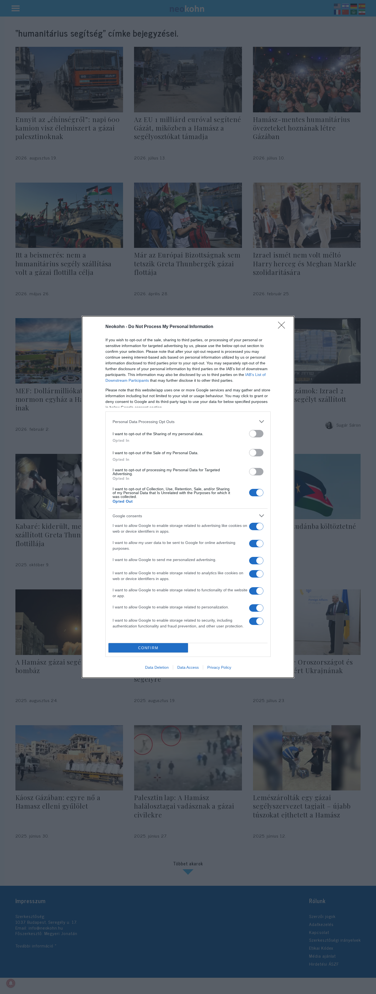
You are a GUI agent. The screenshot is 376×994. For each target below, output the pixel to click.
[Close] (283, 327)
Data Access (188, 667)
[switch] (256, 433)
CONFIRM (148, 648)
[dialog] (188, 497)
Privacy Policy (219, 667)
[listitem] (188, 421)
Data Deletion (157, 667)
